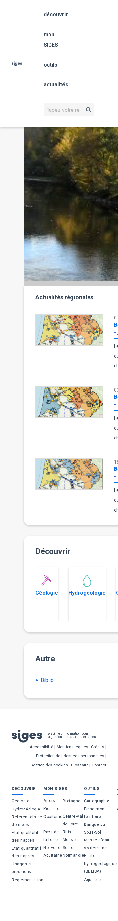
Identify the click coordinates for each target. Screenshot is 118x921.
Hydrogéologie (87, 593)
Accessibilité (41, 747)
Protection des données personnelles (70, 756)
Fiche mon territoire (94, 813)
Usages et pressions (22, 868)
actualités (56, 85)
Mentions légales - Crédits (80, 747)
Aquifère (92, 879)
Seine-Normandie (73, 851)
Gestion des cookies (49, 765)
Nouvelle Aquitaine (52, 851)
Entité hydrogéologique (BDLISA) (100, 864)
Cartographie (96, 801)
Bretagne (72, 801)
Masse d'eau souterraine (96, 844)
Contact (99, 765)
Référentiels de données (27, 821)
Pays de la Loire (51, 836)
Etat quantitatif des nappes (26, 852)
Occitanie (53, 816)
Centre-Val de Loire (73, 820)
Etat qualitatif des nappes (25, 836)
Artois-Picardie (51, 804)
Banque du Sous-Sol (94, 828)
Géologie (46, 593)
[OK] (88, 109)
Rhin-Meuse (69, 836)
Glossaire (79, 765)
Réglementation (27, 880)
